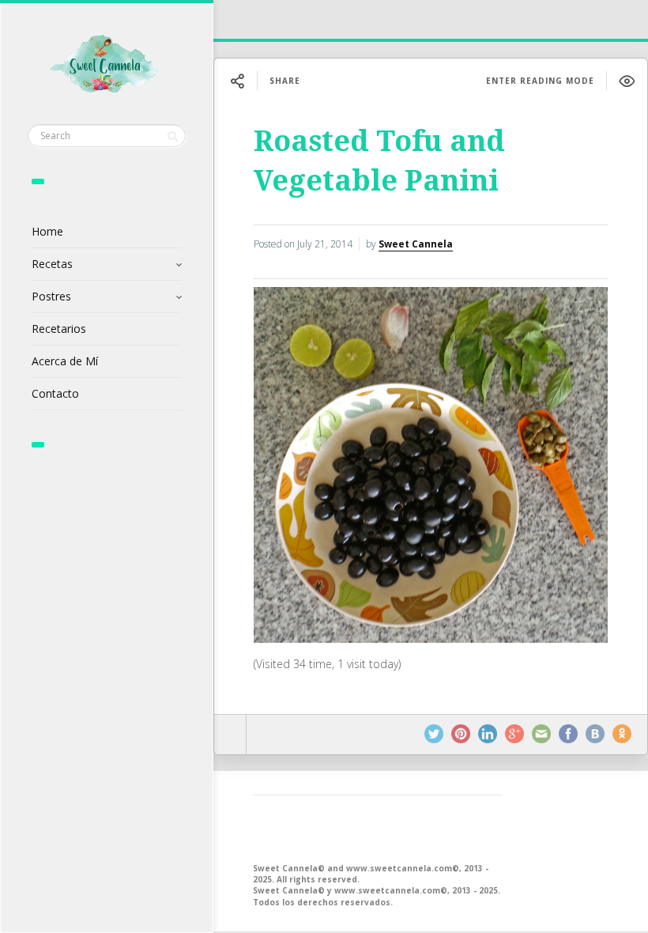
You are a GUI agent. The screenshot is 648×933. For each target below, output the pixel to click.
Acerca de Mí (65, 360)
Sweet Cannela (416, 244)
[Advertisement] (377, 827)
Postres (51, 296)
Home (47, 231)
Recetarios (59, 328)
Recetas (52, 263)
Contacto (55, 393)
